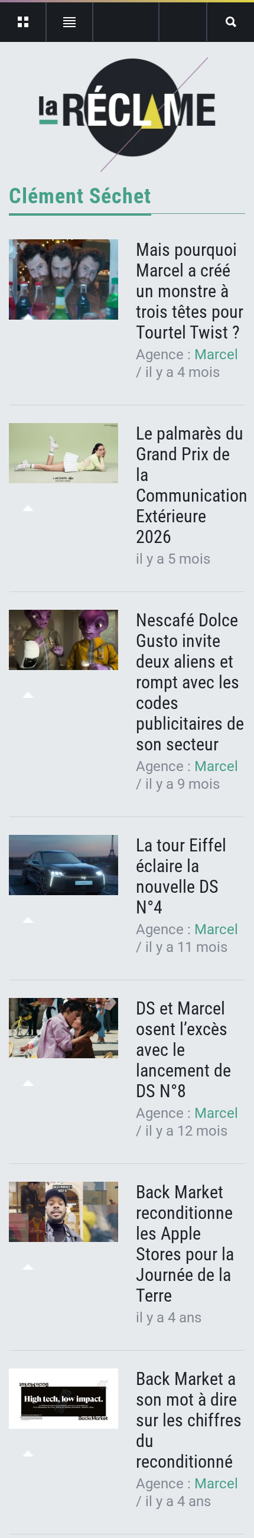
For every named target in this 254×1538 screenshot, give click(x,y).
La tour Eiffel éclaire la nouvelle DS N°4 (181, 876)
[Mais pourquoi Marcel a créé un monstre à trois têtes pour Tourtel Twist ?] (63, 279)
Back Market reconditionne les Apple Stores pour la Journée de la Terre (185, 1244)
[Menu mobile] (23, 21)
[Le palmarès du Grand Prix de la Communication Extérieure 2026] (63, 453)
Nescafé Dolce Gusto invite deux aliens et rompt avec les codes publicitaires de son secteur (190, 682)
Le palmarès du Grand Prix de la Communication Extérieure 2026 (192, 485)
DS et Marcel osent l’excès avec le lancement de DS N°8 (183, 1049)
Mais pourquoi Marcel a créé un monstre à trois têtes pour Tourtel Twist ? (189, 291)
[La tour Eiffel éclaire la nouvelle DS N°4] (63, 865)
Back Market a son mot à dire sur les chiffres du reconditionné (189, 1420)
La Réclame (127, 114)
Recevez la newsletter (182, 21)
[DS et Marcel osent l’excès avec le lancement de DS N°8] (63, 1028)
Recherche (230, 21)
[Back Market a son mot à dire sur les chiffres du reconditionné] (63, 1398)
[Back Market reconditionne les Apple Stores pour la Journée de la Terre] (63, 1212)
